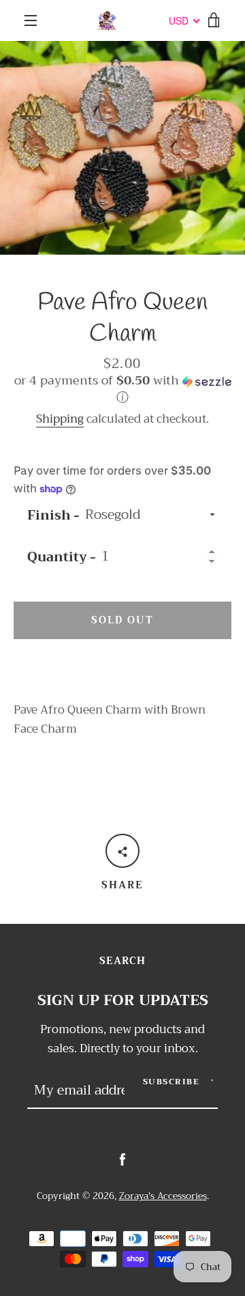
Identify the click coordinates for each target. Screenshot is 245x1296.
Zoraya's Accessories (163, 1196)
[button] (122, 391)
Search (122, 961)
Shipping (60, 419)
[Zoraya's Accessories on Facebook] (122, 1159)
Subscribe (171, 1081)
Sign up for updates (122, 1000)
